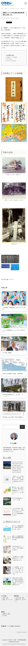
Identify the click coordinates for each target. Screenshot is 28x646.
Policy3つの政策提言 (11, 60)
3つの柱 (5, 615)
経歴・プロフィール (7, 599)
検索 (22, 427)
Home (2, 8)
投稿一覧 (7, 8)
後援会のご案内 (6, 613)
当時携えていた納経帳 (11, 57)
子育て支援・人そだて (14, 8)
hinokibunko (24, 632)
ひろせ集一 (14, 443)
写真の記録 (9, 59)
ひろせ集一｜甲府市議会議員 (18, 640)
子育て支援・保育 (20, 597)
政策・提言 (5, 597)
